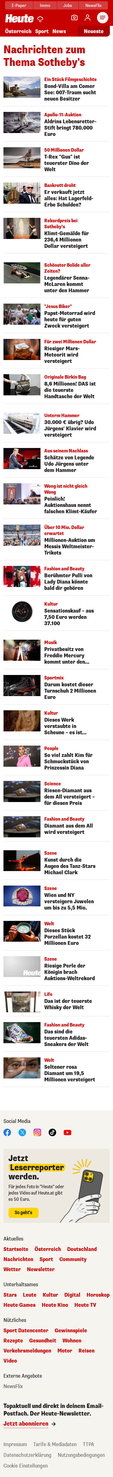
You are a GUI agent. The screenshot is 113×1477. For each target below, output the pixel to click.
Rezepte (13, 1341)
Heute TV (85, 1305)
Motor (64, 1351)
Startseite (15, 1249)
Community (73, 1259)
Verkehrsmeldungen (27, 1351)
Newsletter (41, 1269)
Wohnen (71, 1341)
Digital (72, 1295)
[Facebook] (7, 1132)
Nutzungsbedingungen (81, 1455)
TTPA (88, 1444)
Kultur (50, 1295)
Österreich (18, 31)
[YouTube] (67, 1132)
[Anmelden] (87, 17)
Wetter (12, 1269)
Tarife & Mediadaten (55, 1444)
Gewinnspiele (71, 1331)
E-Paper (19, 6)
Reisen (86, 1351)
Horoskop (98, 1295)
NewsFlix (93, 6)
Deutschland (82, 1249)
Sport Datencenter (25, 1331)
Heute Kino (55, 1305)
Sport (42, 31)
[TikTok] (52, 1132)
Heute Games (19, 1305)
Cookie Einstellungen (25, 1465)
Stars (10, 1295)
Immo (45, 6)
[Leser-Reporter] (74, 17)
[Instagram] (37, 1132)
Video (10, 1361)
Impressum (15, 1444)
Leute (29, 1295)
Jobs (67, 6)
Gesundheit (42, 1341)
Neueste (94, 31)
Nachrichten (18, 1259)
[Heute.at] (19, 18)
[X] (22, 1132)
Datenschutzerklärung (27, 1455)
